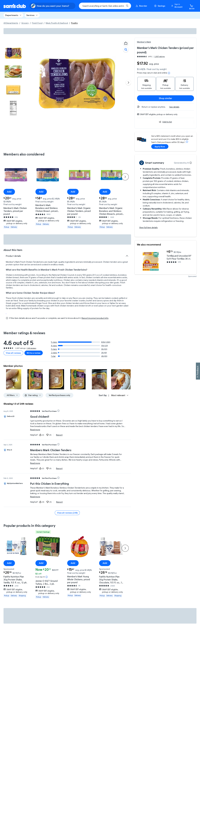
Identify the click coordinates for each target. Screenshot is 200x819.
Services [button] (30, 15)
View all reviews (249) (67, 512)
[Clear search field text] (120, 6)
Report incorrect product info (95, 318)
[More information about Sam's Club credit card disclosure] (187, 142)
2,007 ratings (159, 56)
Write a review (33, 352)
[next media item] (128, 82)
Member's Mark (144, 41)
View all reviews (13, 352)
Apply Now (160, 146)
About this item (13, 250)
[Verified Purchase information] (58, 411)
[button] (177, 6)
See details (174, 106)
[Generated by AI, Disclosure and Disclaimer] (190, 162)
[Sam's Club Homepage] (15, 6)
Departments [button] (11, 15)
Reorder (143, 5)
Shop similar (165, 98)
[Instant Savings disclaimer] (46, 577)
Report (59, 434)
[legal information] (169, 73)
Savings (161, 5)
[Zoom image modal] (125, 49)
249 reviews (31, 348)
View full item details (148, 227)
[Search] (127, 6)
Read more (35, 429)
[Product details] (127, 256)
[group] (151, 56)
